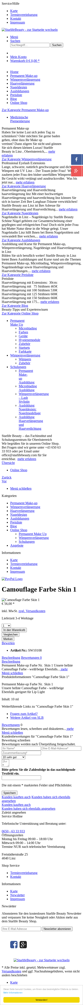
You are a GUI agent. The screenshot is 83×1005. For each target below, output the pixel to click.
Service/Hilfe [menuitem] (19, 13)
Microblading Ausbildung (28, 388)
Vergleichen (10, 634)
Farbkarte (25, 351)
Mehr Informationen (13, 992)
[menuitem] (45, 11)
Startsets (24, 347)
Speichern (9, 793)
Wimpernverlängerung (25, 355)
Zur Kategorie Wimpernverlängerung (27, 159)
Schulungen (18, 367)
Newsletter (17, 895)
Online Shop (18, 530)
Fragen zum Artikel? (24, 714)
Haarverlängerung (22, 511)
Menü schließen (20, 488)
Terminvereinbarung (23, 14)
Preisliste (16, 522)
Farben (23, 332)
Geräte (23, 336)
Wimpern (25, 359)
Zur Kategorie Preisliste (17, 275)
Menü (14, 37)
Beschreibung (11, 657)
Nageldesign (18, 514)
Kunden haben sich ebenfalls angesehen (28, 808)
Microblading (28, 328)
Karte (14, 11)
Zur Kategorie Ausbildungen (21, 240)
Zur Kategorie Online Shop (20, 313)
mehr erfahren (25, 182)
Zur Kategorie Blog (15, 305)
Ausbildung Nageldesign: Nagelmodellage (30, 409)
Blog (13, 526)
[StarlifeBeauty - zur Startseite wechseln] (30, 29)
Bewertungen (31, 657)
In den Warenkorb (14, 630)
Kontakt (15, 18)
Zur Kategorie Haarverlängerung (24, 186)
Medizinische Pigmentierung (20, 119)
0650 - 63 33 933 (13, 831)
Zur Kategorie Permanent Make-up (25, 110)
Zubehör (24, 344)
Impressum (17, 22)
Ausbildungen (19, 518)
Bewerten (8, 643)
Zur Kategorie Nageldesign (20, 213)
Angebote (16, 545)
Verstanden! (41, 999)
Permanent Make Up (17, 322)
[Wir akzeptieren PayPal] (12, 579)
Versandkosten (11, 971)
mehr (64, 669)
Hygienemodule (29, 340)
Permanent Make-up (23, 503)
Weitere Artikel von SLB (27, 717)
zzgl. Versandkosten (32, 611)
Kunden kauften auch (16, 797)
